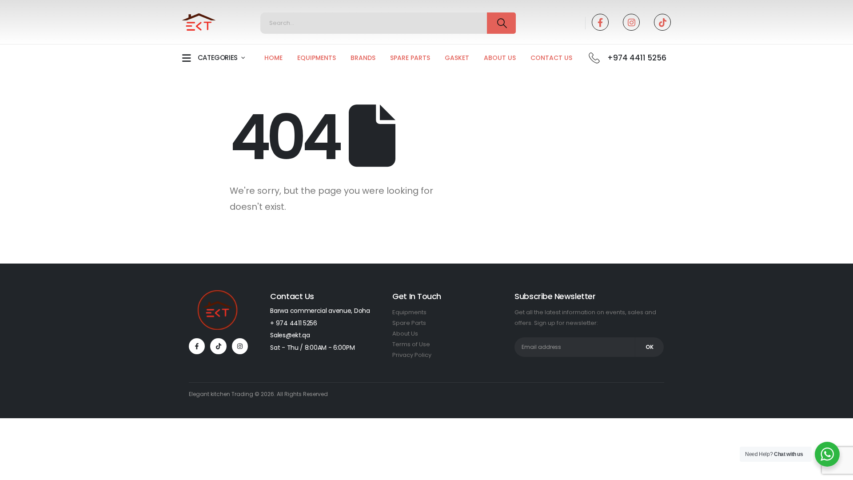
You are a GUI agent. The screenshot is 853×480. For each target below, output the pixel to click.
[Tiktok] (662, 22)
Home (273, 57)
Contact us (551, 57)
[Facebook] (600, 22)
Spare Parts (410, 57)
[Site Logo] (198, 22)
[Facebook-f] (197, 346)
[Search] (501, 23)
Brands (363, 57)
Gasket (457, 57)
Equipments (316, 57)
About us (500, 57)
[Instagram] (631, 22)
